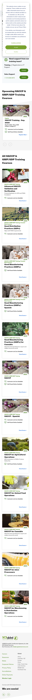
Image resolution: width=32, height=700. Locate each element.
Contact (24, 70)
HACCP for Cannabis (13, 531)
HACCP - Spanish (12, 416)
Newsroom (5, 657)
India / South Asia (22, 664)
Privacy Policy (6, 668)
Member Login (6, 678)
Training (7, 65)
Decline (16, 51)
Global (20, 653)
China (19, 662)
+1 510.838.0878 (9, 78)
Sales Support (9, 74)
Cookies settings (16, 43)
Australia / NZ (21, 658)
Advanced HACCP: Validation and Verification (12, 188)
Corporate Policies (8, 664)
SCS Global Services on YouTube (8, 694)
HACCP (7, 378)
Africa (19, 656)
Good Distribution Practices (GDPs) (12, 227)
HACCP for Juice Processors (11, 570)
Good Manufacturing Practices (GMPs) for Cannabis (14, 342)
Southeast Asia (22, 669)
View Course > (23, 200)
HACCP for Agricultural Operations (15, 455)
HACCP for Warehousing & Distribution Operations (15, 610)
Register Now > (23, 134)
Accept (16, 47)
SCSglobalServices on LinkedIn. (3, 694)
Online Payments (7, 675)
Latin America (21, 666)
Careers (4, 654)
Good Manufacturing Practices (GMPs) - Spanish (13, 305)
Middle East (21, 668)
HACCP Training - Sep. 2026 (15, 121)
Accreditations (6, 671)
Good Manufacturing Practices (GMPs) (13, 265)
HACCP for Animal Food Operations (15, 494)
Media (4, 661)
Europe (20, 660)
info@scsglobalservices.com (20, 647)
